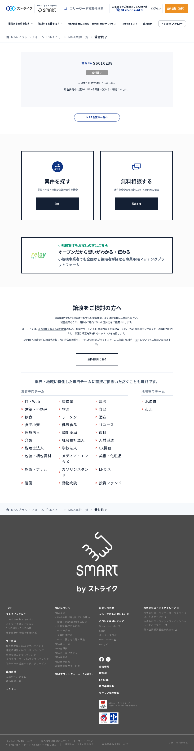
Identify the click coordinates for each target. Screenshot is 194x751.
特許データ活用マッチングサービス (26, 663)
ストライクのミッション (20, 623)
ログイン (156, 8)
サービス (11, 640)
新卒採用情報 (106, 686)
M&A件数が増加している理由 (73, 617)
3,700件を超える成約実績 (52, 329)
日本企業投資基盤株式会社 (159, 629)
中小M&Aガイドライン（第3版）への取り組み (31, 744)
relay (102, 644)
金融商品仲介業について (115, 744)
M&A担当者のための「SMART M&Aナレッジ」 (92, 23)
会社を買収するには (68, 626)
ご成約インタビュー (17, 676)
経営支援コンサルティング (21, 654)
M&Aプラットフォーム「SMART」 (74, 674)
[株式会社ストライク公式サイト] (19, 8)
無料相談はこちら (97, 359)
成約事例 (148, 23)
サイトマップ (85, 741)
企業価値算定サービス (67, 666)
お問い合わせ (106, 607)
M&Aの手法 (63, 630)
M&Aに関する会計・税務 (71, 639)
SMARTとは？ (130, 23)
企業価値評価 (64, 635)
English (104, 679)
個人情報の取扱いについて (55, 741)
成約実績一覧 (13, 681)
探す (57, 203)
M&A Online (106, 639)
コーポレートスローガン (20, 619)
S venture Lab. (107, 626)
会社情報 (104, 666)
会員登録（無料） (176, 8)
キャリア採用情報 (109, 692)
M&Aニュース (62, 644)
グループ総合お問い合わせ (114, 614)
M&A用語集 (61, 648)
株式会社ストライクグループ (160, 607)
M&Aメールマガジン (66, 653)
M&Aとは (60, 612)
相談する (136, 203)
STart (102, 630)
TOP (9, 607)
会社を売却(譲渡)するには (72, 621)
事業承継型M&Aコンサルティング (25, 650)
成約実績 (11, 671)
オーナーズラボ (108, 635)
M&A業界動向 (62, 661)
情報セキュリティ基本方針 (79, 744)
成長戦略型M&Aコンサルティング (25, 645)
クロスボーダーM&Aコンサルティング (27, 659)
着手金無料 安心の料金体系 (21, 632)
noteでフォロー (172, 23)
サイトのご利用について (19, 741)
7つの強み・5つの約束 (18, 628)
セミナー (11, 689)
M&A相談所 (61, 657)
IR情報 (103, 673)
